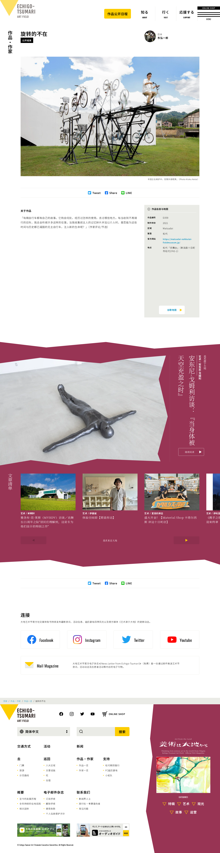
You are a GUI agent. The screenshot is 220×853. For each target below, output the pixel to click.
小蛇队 (108, 775)
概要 (20, 792)
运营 (193, 812)
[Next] (186, 540)
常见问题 (83, 808)
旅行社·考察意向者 (89, 803)
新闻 (80, 746)
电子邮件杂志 (54, 792)
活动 (47, 746)
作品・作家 (10, 42)
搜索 (122, 731)
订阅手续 (50, 798)
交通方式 (24, 746)
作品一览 (28, 701)
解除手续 (50, 803)
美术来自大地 (110, 540)
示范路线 (24, 775)
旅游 (21, 770)
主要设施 (50, 770)
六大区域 (50, 765)
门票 (21, 765)
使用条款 (50, 808)
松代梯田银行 (112, 765)
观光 (200, 803)
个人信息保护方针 (55, 813)
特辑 (171, 803)
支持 (106, 758)
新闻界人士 (85, 798)
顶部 (5, 701)
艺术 (186, 803)
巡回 (47, 758)
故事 (178, 812)
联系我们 (83, 792)
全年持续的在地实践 (30, 803)
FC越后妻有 (111, 770)
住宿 (48, 780)
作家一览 (83, 770)
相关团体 (24, 808)
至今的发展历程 (27, 798)
